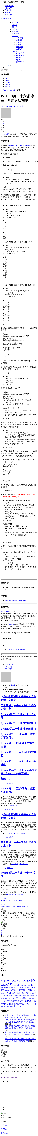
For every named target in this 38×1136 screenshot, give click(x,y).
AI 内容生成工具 (10, 980)
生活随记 (28, 1001)
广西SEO (22, 993)
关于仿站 (8, 10)
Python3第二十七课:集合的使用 (18, 728)
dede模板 (19, 40)
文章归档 (8, 15)
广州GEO (16, 993)
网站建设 (8, 1004)
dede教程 (19, 47)
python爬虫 (20, 62)
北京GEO (32, 985)
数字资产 (15, 31)
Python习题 (20, 57)
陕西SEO (10, 1006)
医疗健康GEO (5, 988)
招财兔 (14, 25)
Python (14, 51)
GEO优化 (15, 27)
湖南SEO (20, 1001)
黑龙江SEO (18, 1006)
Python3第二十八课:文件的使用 (18, 723)
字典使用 (8, 669)
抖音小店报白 (10, 995)
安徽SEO (15, 990)
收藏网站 (8, 12)
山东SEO (22, 990)
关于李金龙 (9, 6)
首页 (2, 90)
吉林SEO (30, 988)
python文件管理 (20, 833)
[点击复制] (2, 930)
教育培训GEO (32, 995)
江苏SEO (7, 998)
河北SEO (19, 998)
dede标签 (19, 49)
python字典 (9, 665)
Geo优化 (29, 980)
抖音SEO (15, 34)
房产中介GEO (30, 993)
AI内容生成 (16, 29)
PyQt (18, 60)
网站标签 (8, 8)
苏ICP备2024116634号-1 (9, 1077)
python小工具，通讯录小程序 (19, 145)
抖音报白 (17, 995)
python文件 (14, 864)
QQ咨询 (4, 1125)
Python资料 (20, 55)
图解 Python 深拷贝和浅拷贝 (15, 600)
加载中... (5, 778)
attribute (7, 86)
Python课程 (5, 611)
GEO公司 (7, 984)
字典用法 (8, 667)
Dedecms (15, 36)
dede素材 (19, 42)
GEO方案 (16, 985)
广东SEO (9, 993)
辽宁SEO (31, 1004)
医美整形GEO (14, 988)
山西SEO (29, 990)
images (7, 82)
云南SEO (26, 985)
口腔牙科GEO (22, 988)
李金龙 (11, 624)
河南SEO (26, 998)
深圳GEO (7, 1001)
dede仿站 (19, 38)
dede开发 (19, 44)
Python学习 (20, 53)
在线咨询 (4, 1129)
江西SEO (12, 998)
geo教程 (8, 84)
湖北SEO (14, 1001)
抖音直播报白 (24, 995)
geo (6, 78)
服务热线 (4, 1133)
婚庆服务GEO (8, 990)
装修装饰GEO (18, 1004)
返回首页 (15, 22)
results (7, 80)
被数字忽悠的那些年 (16, 649)
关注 (2, 124)
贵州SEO (24, 1004)
